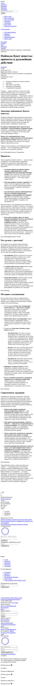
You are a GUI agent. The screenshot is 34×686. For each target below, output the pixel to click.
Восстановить (5, 619)
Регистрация (5, 607)
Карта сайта (8, 39)
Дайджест (4, 8)
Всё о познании (9, 19)
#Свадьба (4, 67)
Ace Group (15, 602)
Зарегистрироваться (7, 623)
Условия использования (8, 624)
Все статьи (7, 24)
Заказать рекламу (9, 37)
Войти (12, 631)
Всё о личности (9, 18)
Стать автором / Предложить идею (15, 580)
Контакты (7, 35)
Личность (4, 4)
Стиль (3, 3)
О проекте (7, 572)
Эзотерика (4, 9)
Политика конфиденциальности (11, 599)
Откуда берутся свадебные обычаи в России (14, 524)
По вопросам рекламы (11, 577)
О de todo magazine (10, 32)
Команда (7, 34)
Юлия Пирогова (6, 499)
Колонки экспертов (10, 26)
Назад (2, 609)
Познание (4, 6)
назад (2, 626)
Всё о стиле (8, 16)
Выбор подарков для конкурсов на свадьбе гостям (16, 519)
